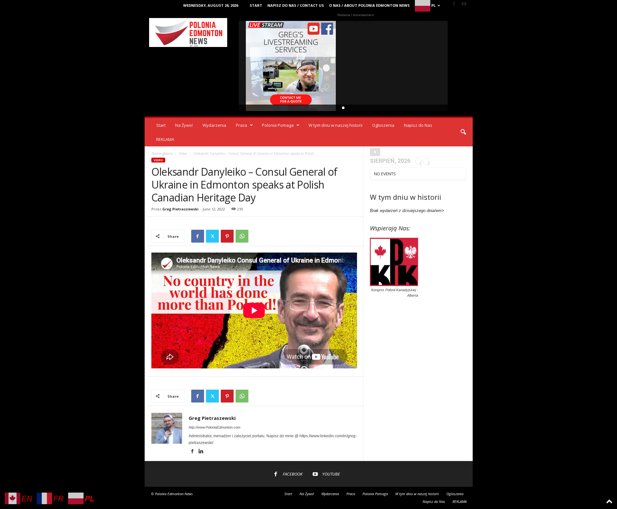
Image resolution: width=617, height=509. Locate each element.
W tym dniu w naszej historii (335, 125)
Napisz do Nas (418, 125)
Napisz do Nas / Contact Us (295, 5)
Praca (241, 125)
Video (183, 153)
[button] (463, 132)
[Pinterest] (227, 236)
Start (256, 5)
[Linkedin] (201, 451)
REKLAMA (165, 139)
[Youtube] (464, 4)
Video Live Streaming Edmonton (291, 66)
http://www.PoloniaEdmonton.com (214, 427)
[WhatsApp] (242, 236)
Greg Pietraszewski (180, 209)
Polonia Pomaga (278, 125)
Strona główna (162, 153)
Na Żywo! (184, 125)
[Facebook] (454, 4)
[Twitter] (212, 236)
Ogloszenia (383, 125)
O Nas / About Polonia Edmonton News (369, 5)
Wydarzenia (214, 125)
